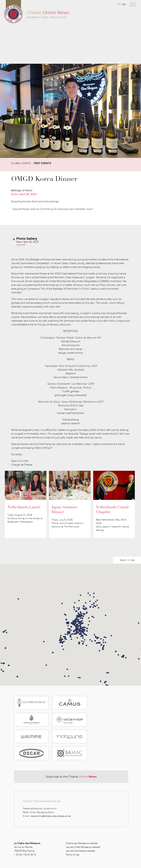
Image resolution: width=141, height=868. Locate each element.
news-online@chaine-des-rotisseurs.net (50, 816)
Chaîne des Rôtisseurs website (81, 843)
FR (118, 4)
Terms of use (72, 854)
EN (124, 4)
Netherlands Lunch (23, 507)
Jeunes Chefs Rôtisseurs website (83, 847)
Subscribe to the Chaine (71, 776)
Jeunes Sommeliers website (80, 850)
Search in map (127, 560)
